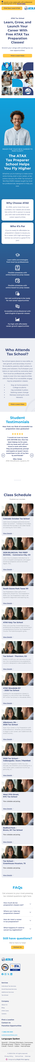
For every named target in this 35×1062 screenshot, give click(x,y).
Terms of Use (19, 1056)
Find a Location (8, 1020)
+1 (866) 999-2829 (7, 1032)
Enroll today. (21, 3)
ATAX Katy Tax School (13, 622)
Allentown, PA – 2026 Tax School (10, 723)
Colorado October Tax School (16, 519)
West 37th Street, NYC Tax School (11, 795)
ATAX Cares (5, 1010)
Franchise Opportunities (11, 1026)
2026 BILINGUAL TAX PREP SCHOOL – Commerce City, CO (16, 553)
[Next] (31, 455)
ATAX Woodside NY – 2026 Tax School (12, 689)
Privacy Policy (9, 1056)
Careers (4, 1013)
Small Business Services (9, 989)
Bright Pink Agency (23, 1059)
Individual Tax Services (9, 986)
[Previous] (3, 455)
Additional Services (8, 992)
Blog (3, 1007)
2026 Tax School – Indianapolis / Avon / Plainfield (16, 759)
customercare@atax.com (9, 1035)
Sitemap (27, 1056)
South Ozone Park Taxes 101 (15, 589)
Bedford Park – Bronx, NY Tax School (13, 829)
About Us (4, 1004)
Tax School (5, 995)
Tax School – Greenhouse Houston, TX (14, 862)
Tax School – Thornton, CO (15, 656)
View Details (7, 533)
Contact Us (6, 1023)
